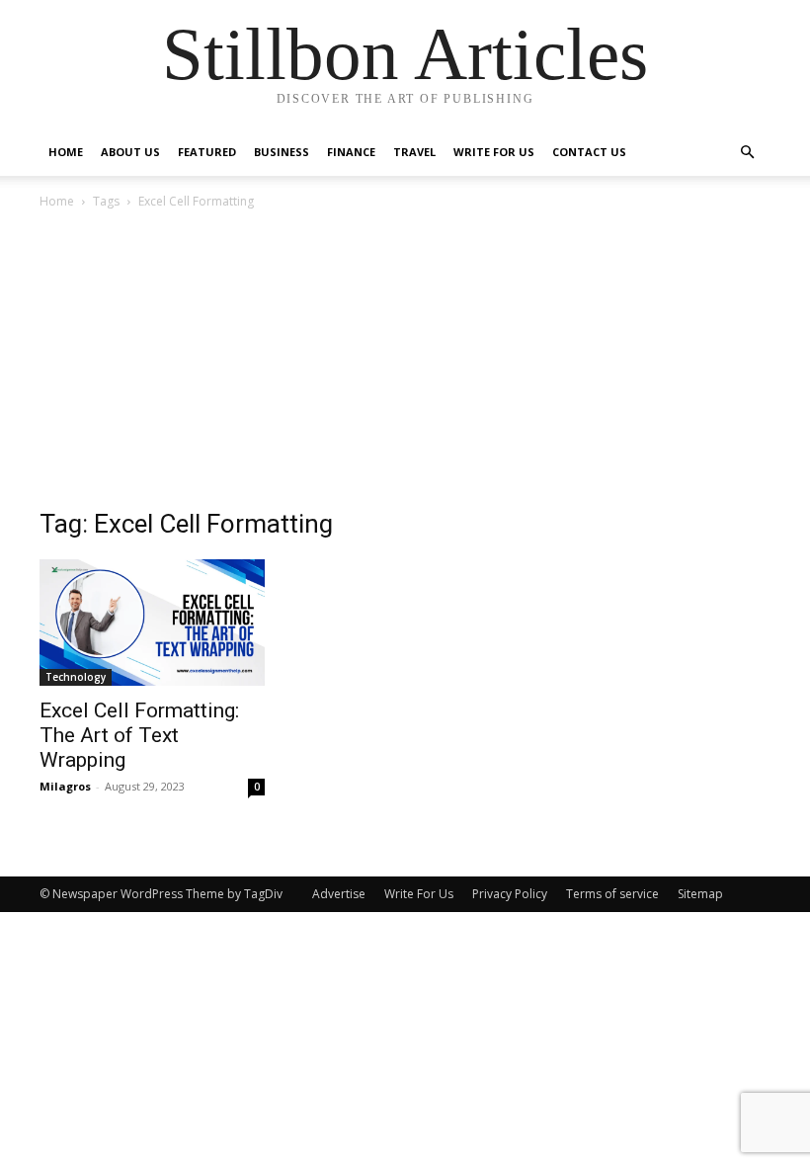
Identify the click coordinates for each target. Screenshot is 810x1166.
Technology (75, 677)
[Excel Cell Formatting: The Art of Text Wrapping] (152, 622)
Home (65, 151)
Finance (351, 151)
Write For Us (493, 151)
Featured (207, 151)
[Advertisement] (405, 360)
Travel (414, 151)
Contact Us (589, 151)
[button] (746, 152)
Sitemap (700, 893)
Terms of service (612, 893)
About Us (130, 151)
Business (281, 151)
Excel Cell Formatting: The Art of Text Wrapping (139, 735)
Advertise (338, 893)
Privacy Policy (509, 893)
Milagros (65, 786)
